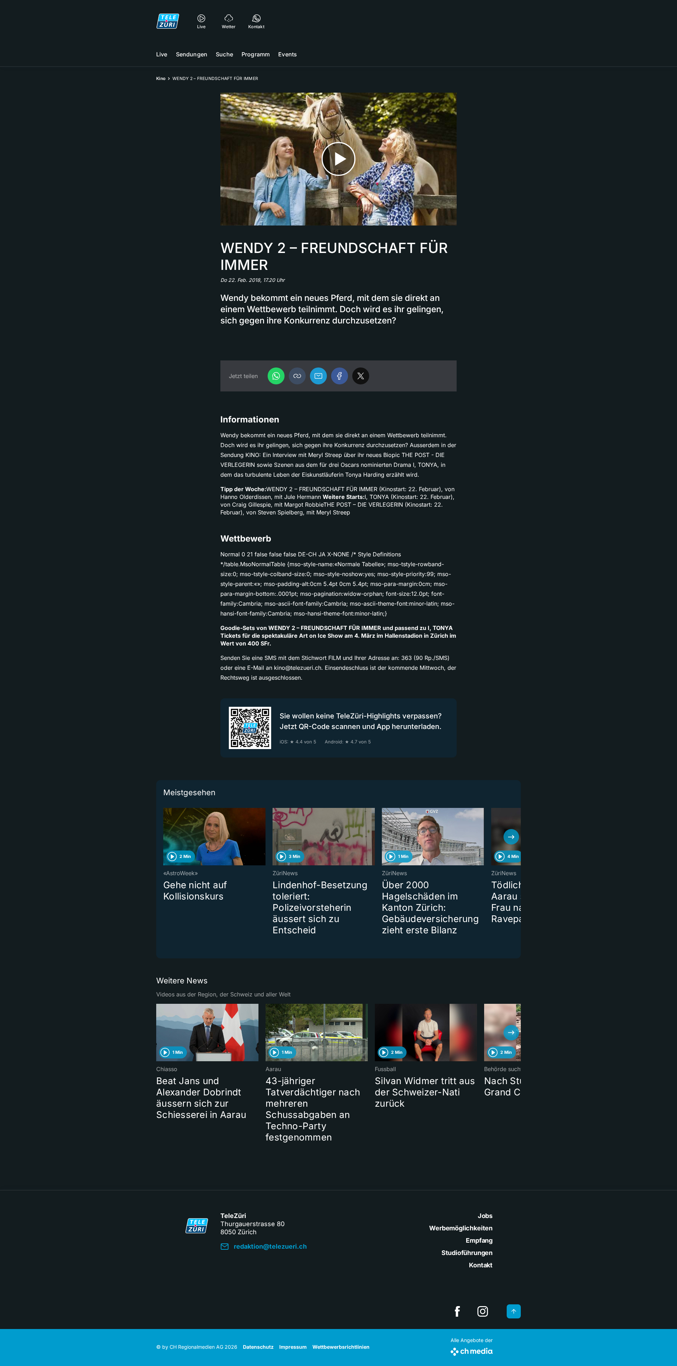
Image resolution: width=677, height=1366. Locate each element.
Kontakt (481, 1265)
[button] (297, 375)
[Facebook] (339, 375)
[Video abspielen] (338, 159)
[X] (360, 375)
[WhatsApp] (276, 375)
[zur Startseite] (168, 21)
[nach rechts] (511, 837)
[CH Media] (472, 1350)
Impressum (293, 1347)
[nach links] (165, 837)
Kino (160, 78)
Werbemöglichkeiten (461, 1228)
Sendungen (191, 54)
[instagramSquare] (483, 1311)
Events (287, 54)
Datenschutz (258, 1347)
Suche (224, 54)
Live (161, 54)
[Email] (318, 375)
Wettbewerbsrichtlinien (341, 1347)
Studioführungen (467, 1252)
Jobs (485, 1215)
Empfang (479, 1240)
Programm (256, 54)
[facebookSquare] (457, 1311)
